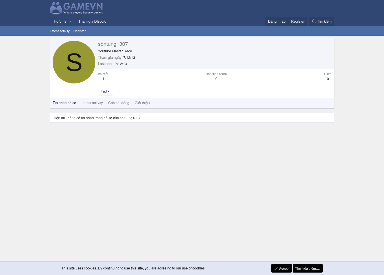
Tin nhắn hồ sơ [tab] (64, 102)
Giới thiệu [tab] (142, 102)
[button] (70, 21)
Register (79, 30)
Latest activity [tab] (92, 102)
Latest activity (60, 30)
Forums (60, 21)
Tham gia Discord (92, 21)
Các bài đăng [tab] (118, 102)
